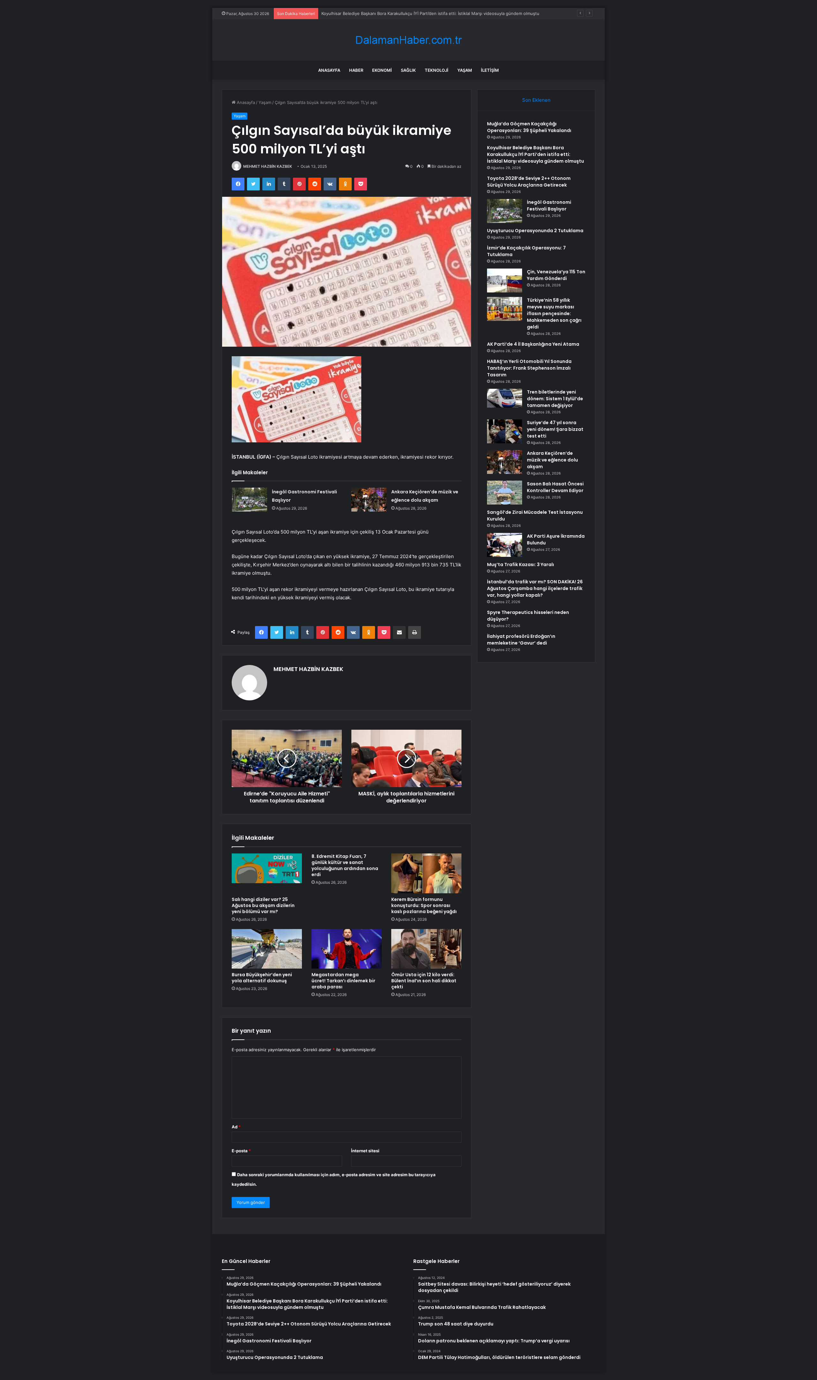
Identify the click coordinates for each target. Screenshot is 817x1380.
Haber (356, 70)
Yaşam (464, 70)
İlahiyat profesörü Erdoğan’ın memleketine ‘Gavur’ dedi (521, 639)
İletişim (490, 70)
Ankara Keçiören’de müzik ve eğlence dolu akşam (552, 460)
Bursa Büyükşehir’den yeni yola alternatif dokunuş (262, 977)
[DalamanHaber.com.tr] (408, 40)
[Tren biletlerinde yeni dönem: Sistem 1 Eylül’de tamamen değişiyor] (504, 398)
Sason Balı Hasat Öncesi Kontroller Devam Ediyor (555, 487)
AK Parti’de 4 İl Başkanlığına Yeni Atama (533, 344)
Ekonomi (382, 70)
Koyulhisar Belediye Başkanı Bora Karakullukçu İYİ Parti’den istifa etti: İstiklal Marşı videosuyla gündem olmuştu (430, 13)
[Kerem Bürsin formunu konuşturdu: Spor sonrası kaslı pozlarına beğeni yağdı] (426, 873)
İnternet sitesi (365, 1150)
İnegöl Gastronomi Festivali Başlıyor (549, 205)
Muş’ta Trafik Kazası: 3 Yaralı (520, 564)
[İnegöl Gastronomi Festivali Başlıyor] (249, 500)
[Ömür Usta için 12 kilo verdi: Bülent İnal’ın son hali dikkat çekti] (426, 949)
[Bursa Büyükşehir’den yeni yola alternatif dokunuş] (267, 949)
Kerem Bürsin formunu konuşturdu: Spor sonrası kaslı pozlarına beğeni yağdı (424, 905)
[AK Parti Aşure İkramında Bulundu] (504, 545)
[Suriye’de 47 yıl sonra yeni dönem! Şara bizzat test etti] (504, 431)
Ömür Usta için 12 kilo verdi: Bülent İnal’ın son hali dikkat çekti (423, 980)
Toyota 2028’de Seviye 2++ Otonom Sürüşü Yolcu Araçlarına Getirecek (529, 181)
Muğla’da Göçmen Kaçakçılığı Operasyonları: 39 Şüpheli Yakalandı (529, 127)
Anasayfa (329, 70)
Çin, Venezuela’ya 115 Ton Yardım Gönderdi (556, 275)
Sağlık (408, 70)
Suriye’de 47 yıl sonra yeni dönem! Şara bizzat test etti (555, 429)
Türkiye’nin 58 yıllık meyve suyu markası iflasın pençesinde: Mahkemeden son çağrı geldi (554, 313)
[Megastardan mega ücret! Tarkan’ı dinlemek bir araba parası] (346, 949)
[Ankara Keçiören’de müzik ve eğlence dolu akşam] (368, 500)
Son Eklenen (536, 100)
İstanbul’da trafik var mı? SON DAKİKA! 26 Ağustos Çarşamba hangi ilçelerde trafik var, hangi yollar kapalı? (535, 588)
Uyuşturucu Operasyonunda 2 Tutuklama (535, 230)
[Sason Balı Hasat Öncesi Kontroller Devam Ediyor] (504, 493)
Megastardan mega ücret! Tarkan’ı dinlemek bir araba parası (343, 980)
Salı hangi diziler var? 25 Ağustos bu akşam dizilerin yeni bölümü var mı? (263, 905)
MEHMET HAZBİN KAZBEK (267, 166)
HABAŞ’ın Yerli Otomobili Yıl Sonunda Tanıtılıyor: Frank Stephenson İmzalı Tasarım (529, 368)
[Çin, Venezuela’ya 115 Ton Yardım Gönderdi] (504, 280)
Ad (236, 1126)
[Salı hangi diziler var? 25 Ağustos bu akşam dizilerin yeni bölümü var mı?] (267, 873)
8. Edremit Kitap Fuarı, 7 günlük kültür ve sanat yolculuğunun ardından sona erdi (344, 865)
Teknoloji (436, 70)
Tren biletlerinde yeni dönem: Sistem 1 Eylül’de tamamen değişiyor (555, 399)
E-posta (241, 1150)
